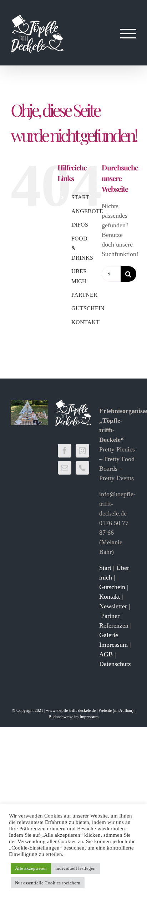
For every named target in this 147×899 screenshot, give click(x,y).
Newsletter (113, 606)
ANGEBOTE (87, 211)
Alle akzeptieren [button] (31, 868)
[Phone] (82, 468)
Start (105, 567)
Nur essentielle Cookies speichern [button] (47, 882)
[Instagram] (82, 451)
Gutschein (112, 587)
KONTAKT (85, 322)
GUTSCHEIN (88, 308)
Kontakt (109, 596)
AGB (106, 654)
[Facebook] (64, 451)
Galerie (108, 635)
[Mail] (64, 468)
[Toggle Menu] (128, 33)
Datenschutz (115, 663)
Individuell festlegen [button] (75, 868)
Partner (110, 615)
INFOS (79, 225)
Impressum (113, 644)
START (80, 197)
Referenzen (113, 625)
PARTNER (84, 295)
